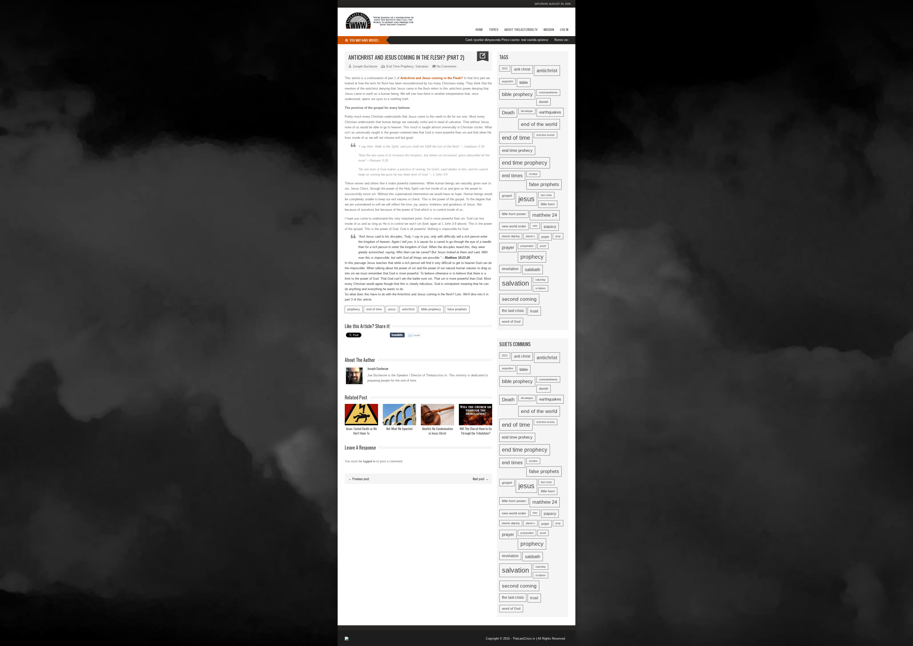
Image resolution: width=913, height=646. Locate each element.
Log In (564, 29)
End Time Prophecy (399, 66)
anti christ (522, 69)
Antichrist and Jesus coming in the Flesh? (431, 78)
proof (543, 245)
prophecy (353, 309)
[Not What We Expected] (399, 414)
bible (524, 82)
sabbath (532, 269)
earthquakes (550, 112)
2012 (505, 68)
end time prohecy (517, 150)
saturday (540, 279)
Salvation (421, 66)
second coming (519, 299)
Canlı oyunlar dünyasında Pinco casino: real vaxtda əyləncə (468, 40)
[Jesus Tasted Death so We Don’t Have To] (361, 414)
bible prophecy (431, 309)
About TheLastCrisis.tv (521, 29)
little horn (548, 204)
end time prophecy (524, 163)
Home (479, 29)
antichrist (408, 309)
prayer (508, 247)
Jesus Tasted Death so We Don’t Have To (361, 431)
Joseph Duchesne (377, 368)
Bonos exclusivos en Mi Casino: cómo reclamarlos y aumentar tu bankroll (567, 40)
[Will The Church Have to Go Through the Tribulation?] (475, 414)
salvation (515, 283)
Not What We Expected (399, 428)
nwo (535, 225)
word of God (511, 321)
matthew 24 (544, 215)
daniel (543, 102)
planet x (530, 236)
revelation (510, 269)
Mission (549, 29)
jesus (392, 309)
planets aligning (511, 236)
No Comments (446, 66)
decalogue (527, 111)
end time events (545, 135)
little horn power (514, 214)
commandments (548, 92)
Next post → (481, 478)
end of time (374, 309)
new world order (514, 226)
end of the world (539, 124)
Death (508, 112)
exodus (533, 173)
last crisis (546, 195)
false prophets (457, 309)
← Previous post (358, 478)
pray (558, 236)
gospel (507, 195)
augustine (507, 81)
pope (545, 237)
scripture (540, 288)
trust (534, 311)
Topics (493, 29)
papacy (550, 227)
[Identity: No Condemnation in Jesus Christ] (437, 414)
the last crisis (513, 311)
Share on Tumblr (397, 335)
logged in (369, 461)
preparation (527, 245)
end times (512, 175)
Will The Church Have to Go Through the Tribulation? (476, 431)
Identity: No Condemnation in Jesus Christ (437, 431)
